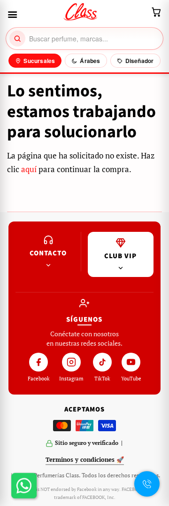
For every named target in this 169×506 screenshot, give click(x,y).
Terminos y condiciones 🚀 (85, 459)
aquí (29, 169)
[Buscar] (17, 39)
